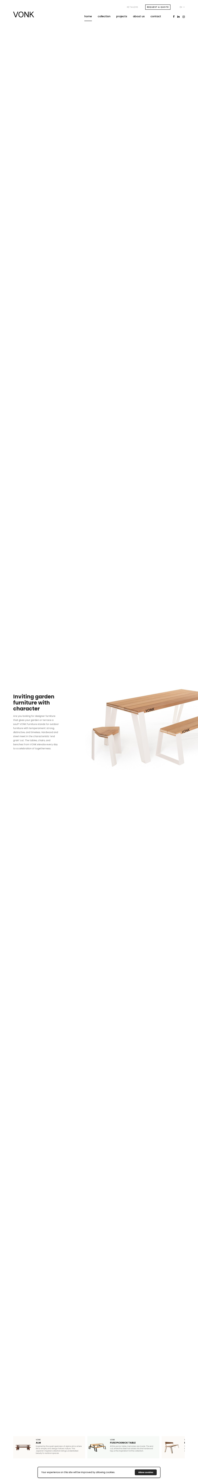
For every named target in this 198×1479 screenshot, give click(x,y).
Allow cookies (145, 1472)
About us (139, 16)
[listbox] (99, 1449)
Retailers (132, 7)
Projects (121, 16)
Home (88, 16)
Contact (155, 16)
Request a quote (158, 7)
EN (181, 7)
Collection (104, 16)
